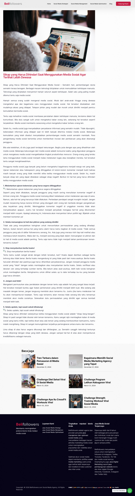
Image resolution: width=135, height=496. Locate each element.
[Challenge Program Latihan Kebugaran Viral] (76, 388)
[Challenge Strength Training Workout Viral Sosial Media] (76, 407)
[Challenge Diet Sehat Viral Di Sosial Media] (28, 388)
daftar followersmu (31, 232)
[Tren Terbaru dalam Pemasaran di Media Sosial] (28, 368)
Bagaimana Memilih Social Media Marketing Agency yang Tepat (98, 361)
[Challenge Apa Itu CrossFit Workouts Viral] (28, 407)
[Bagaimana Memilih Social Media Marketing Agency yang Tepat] (76, 368)
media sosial (46, 100)
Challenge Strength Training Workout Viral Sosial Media (96, 401)
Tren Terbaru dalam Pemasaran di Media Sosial (48, 361)
